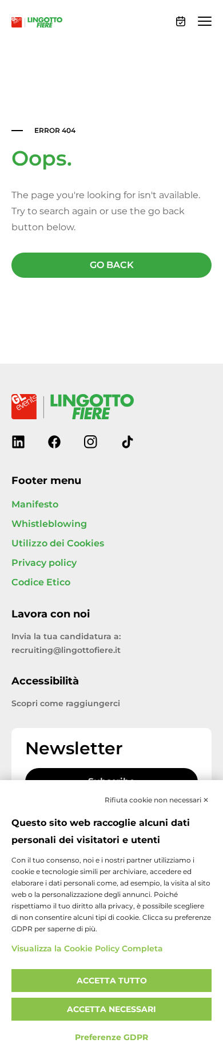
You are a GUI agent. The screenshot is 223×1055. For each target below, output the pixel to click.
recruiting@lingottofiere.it (66, 650)
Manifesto (34, 504)
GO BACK (112, 265)
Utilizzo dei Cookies (57, 543)
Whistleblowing (49, 524)
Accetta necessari (111, 1009)
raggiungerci (93, 703)
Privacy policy (44, 563)
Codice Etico (40, 582)
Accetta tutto (112, 981)
